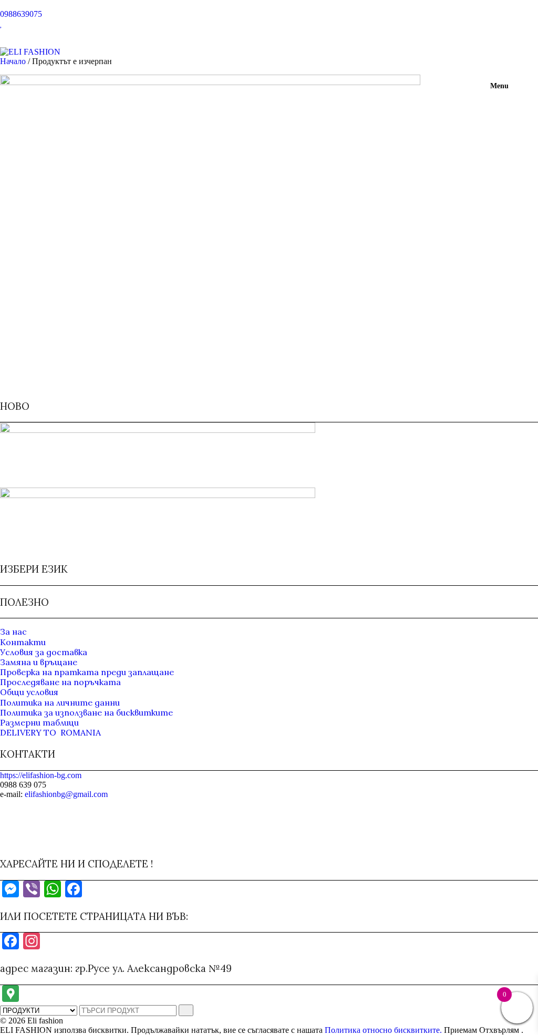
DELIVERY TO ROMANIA (50, 732)
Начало (13, 61)
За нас (13, 631)
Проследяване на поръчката (60, 682)
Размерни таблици (39, 722)
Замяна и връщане (38, 662)
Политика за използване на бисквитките (86, 712)
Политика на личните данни (60, 702)
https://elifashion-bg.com (40, 775)
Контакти (23, 642)
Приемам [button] (460, 1030)
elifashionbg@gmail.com (66, 794)
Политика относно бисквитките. (383, 1030)
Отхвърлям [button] (499, 1030)
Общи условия (29, 692)
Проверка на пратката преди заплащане (87, 672)
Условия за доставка (43, 652)
